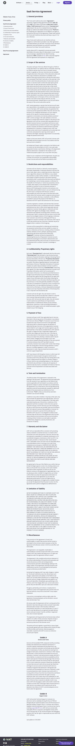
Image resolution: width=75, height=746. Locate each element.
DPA (39, 743)
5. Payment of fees (7, 34)
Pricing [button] (36, 2)
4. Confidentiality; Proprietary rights (11, 32)
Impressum (6, 54)
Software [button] (19, 2)
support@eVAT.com (37, 708)
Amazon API (23, 741)
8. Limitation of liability (8, 40)
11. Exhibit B (6, 47)
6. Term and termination (8, 36)
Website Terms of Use (9, 17)
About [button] (49, 2)
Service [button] (28, 2)
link (44, 55)
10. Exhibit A (6, 45)
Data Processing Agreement (10, 50)
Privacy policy (7, 20)
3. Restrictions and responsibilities (10, 30)
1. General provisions (7, 26)
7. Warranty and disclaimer (9, 38)
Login (58, 2)
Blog (44, 2)
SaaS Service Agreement (9, 24)
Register (67, 2)
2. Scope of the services (8, 28)
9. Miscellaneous (7, 42)
